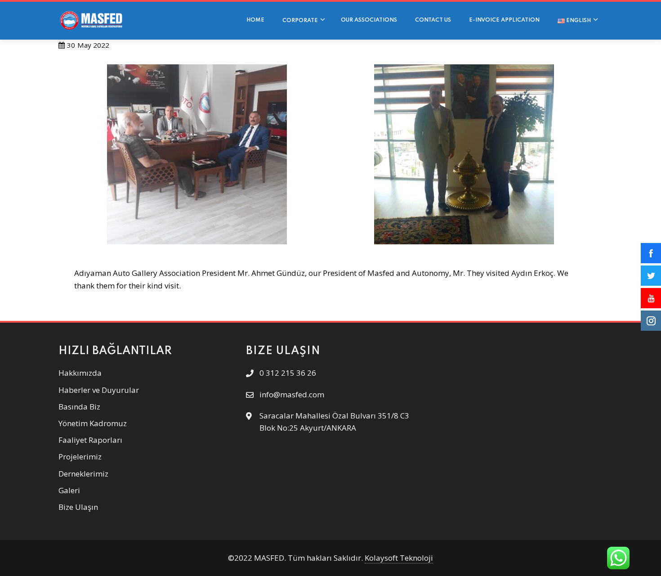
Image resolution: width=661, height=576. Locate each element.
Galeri (69, 490)
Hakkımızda (80, 373)
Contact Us (433, 20)
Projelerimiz (80, 456)
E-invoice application (504, 20)
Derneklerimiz (83, 473)
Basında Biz (79, 406)
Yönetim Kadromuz (92, 423)
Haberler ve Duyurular (98, 390)
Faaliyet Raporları (90, 440)
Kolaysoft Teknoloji (399, 558)
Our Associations (369, 20)
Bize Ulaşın (78, 507)
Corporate (300, 20)
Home (255, 20)
